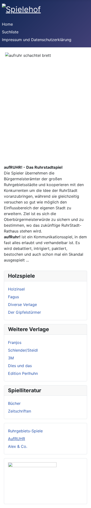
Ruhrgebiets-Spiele (25, 430)
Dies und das (20, 365)
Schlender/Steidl (23, 350)
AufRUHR (16, 438)
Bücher (14, 403)
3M (11, 358)
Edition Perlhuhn (23, 373)
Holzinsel (16, 289)
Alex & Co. (17, 446)
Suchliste (10, 31)
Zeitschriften (19, 411)
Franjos (14, 342)
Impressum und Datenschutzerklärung (36, 39)
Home (7, 24)
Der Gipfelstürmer (24, 312)
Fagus (13, 296)
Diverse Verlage (22, 304)
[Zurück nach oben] (85, 502)
